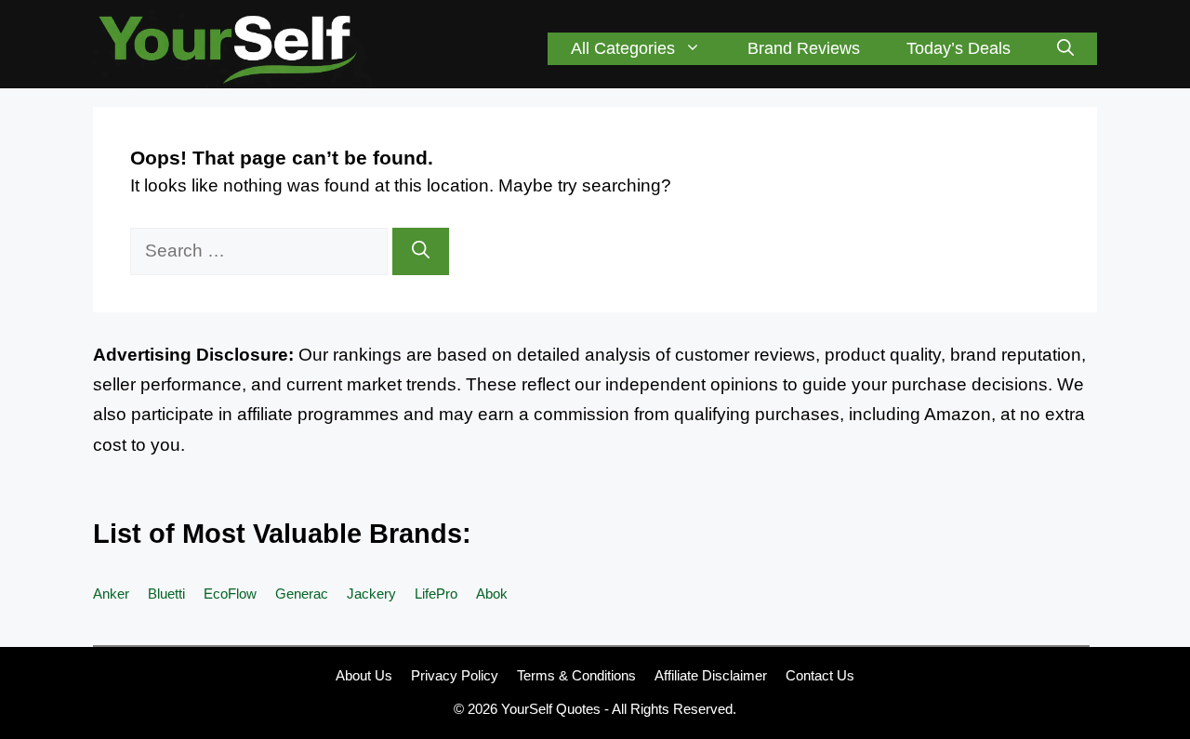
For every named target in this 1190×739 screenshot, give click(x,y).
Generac (301, 593)
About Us (364, 675)
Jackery (371, 593)
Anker (111, 593)
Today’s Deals (958, 48)
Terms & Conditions (576, 675)
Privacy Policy (454, 675)
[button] (1065, 49)
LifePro (436, 593)
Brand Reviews (803, 48)
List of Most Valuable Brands (277, 533)
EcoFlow (230, 593)
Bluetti (166, 593)
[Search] (420, 251)
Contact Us (820, 675)
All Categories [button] (623, 48)
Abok (492, 593)
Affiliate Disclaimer (710, 675)
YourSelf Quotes (551, 709)
